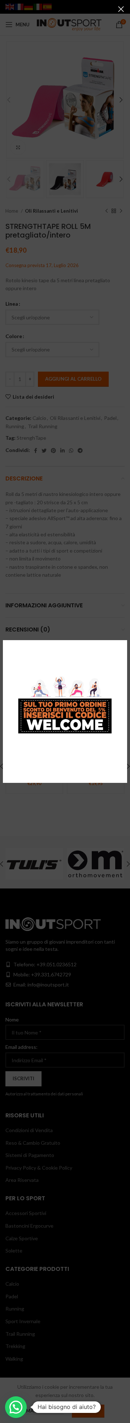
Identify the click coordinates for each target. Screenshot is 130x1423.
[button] (16, 1407)
